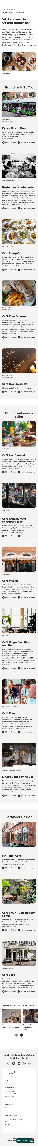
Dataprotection (11, 1140)
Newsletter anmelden (12, 1108)
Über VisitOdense (11, 1091)
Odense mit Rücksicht (12, 1122)
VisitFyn (8, 1124)
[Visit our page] (13, 1063)
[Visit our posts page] (29, 1063)
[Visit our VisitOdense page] (8, 1063)
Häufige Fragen (10, 1096)
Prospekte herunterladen (13, 1119)
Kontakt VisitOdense (12, 1094)
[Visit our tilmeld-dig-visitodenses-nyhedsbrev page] (19, 1063)
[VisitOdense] (10, 1072)
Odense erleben (10, 9)
